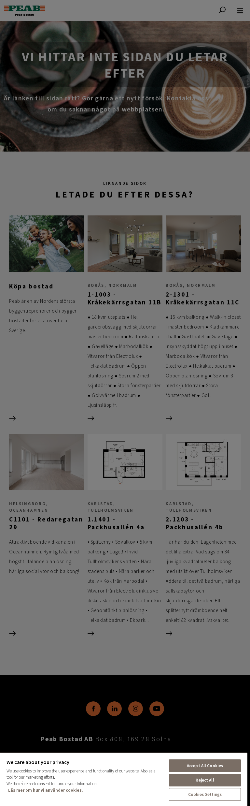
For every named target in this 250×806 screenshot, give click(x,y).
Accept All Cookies (205, 766)
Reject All (205, 780)
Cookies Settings (205, 794)
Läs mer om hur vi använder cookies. (45, 790)
